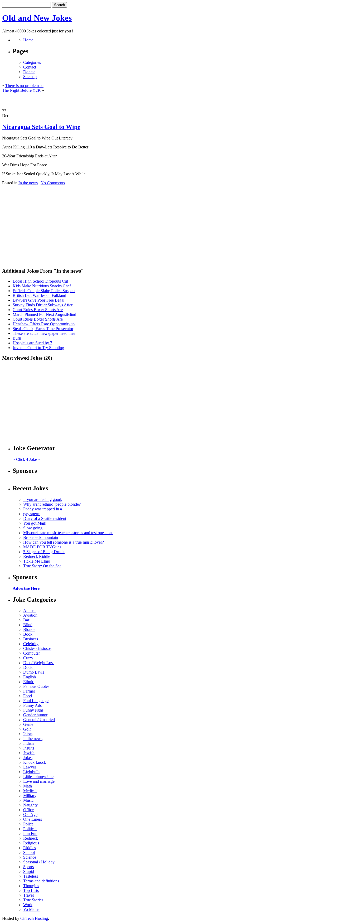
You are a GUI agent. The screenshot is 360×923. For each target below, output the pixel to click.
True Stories (33, 900)
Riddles (29, 847)
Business (30, 639)
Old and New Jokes (37, 18)
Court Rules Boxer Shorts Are (38, 309)
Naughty (30, 805)
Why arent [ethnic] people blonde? (52, 504)
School (29, 852)
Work (27, 904)
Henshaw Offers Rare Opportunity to (44, 324)
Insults (28, 748)
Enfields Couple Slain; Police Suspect (44, 290)
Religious (31, 843)
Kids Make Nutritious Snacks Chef (42, 286)
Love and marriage (39, 781)
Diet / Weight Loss (38, 662)
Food (27, 696)
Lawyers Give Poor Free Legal (38, 300)
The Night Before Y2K (21, 90)
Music (28, 800)
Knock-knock (34, 762)
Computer (31, 653)
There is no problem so (24, 85)
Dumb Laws (33, 672)
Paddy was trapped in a (42, 509)
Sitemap (30, 76)
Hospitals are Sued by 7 (32, 343)
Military (29, 795)
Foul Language (35, 700)
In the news (28, 183)
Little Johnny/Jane (38, 776)
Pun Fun (30, 833)
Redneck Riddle (36, 556)
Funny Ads (32, 705)
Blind (27, 624)
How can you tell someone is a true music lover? (63, 542)
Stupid (28, 871)
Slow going (32, 528)
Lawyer (29, 767)
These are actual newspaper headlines (44, 333)
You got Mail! (34, 523)
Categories (32, 62)
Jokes (27, 757)
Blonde (29, 629)
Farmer (29, 691)
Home (28, 40)
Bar (26, 620)
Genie (28, 724)
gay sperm (31, 513)
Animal (29, 610)
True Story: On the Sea (42, 566)
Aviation (30, 615)
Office (28, 810)
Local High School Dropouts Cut (40, 281)
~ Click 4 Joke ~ (26, 459)
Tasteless (30, 876)
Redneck (30, 838)
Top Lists (31, 890)
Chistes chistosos (37, 648)
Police (28, 824)
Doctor (29, 667)
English (29, 677)
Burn (17, 338)
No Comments (53, 183)
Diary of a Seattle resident (44, 518)
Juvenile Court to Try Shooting (38, 347)
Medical (30, 791)
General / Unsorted (39, 719)
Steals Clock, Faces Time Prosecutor (43, 328)
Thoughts (31, 885)
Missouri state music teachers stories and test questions (68, 532)
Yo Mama (31, 909)
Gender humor (35, 715)
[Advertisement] (180, 101)
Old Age (30, 814)
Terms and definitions (41, 881)
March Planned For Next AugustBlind (44, 314)
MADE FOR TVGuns (42, 547)
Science (29, 857)
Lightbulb (31, 772)
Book (27, 634)
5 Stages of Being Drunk (44, 551)
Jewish (29, 753)
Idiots (27, 734)
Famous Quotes (36, 686)
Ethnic (28, 681)
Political (30, 829)
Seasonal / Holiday (39, 862)
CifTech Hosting (34, 918)
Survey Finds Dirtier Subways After (42, 305)
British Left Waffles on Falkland (39, 295)
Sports (28, 866)
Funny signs (33, 710)
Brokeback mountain (40, 537)
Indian (28, 743)
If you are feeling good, (42, 499)
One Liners (32, 819)
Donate (29, 72)
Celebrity (30, 643)
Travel (28, 895)
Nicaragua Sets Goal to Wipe (41, 126)
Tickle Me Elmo (36, 561)
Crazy (28, 658)
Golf (27, 729)
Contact (29, 67)
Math (27, 786)
